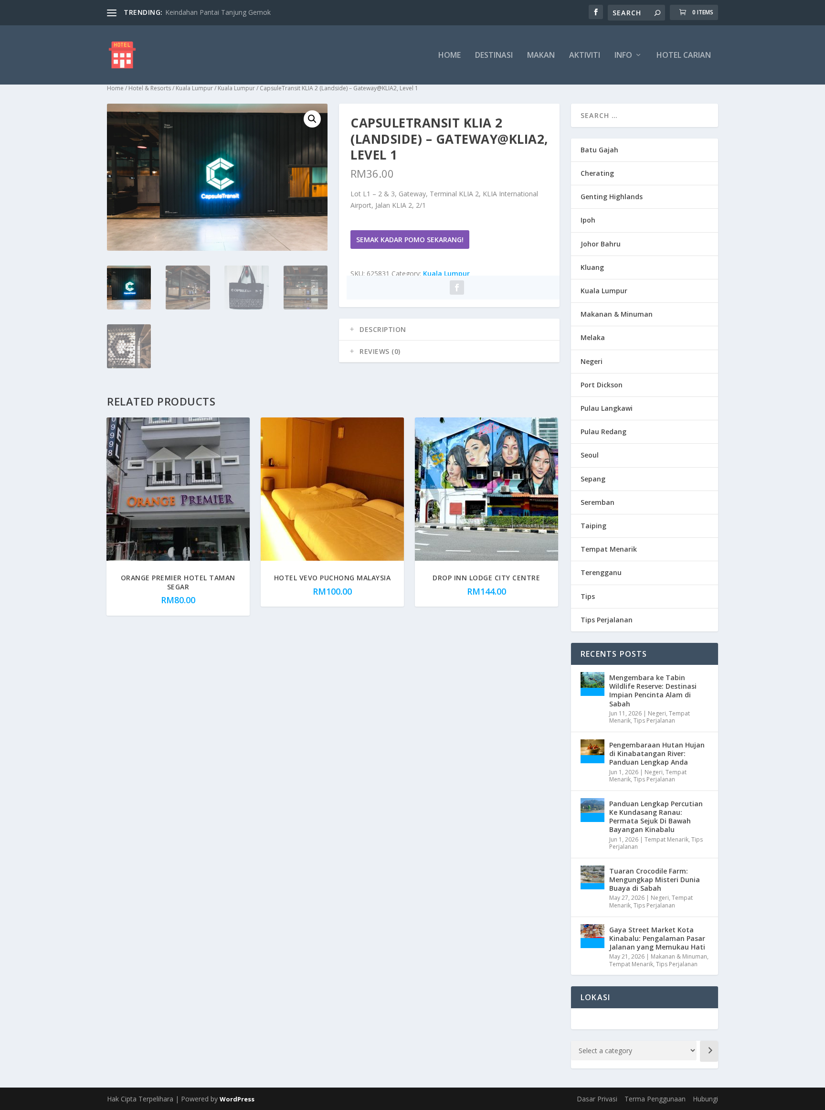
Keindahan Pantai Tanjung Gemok (218, 12)
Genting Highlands (612, 196)
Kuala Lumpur (194, 88)
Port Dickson (602, 384)
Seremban (597, 502)
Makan (541, 55)
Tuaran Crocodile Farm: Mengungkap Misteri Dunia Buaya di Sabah (654, 879)
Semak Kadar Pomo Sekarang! (410, 239)
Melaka (593, 337)
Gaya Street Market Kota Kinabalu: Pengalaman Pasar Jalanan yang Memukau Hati (657, 938)
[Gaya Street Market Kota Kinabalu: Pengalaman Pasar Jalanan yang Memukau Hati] (592, 936)
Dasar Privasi (597, 1098)
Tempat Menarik (609, 549)
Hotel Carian (683, 55)
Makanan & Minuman (617, 314)
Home (449, 55)
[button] (312, 119)
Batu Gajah (599, 149)
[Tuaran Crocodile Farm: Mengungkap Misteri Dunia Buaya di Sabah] (592, 877)
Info (623, 55)
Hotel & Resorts (149, 88)
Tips (588, 596)
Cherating (597, 173)
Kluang (592, 267)
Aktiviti (584, 55)
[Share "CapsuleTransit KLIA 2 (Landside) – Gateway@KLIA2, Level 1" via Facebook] (457, 287)
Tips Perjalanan (607, 619)
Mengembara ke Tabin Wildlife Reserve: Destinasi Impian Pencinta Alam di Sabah (653, 690)
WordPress (237, 1099)
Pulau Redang (603, 431)
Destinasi (494, 55)
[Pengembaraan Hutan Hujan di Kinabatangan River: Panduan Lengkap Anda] (592, 751)
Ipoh (588, 219)
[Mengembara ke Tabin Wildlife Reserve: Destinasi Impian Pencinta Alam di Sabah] (592, 684)
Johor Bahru (601, 243)
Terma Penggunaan (655, 1098)
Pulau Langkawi (607, 408)
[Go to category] (709, 1051)
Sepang (593, 478)
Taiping (593, 525)
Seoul (590, 454)
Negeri (592, 361)
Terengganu (601, 572)
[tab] (449, 330)
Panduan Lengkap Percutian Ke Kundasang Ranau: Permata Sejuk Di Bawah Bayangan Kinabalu (656, 816)
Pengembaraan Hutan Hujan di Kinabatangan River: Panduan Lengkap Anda (657, 753)
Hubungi (705, 1098)
